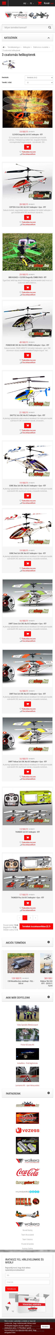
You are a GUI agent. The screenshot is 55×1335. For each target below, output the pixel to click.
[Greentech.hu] (27, 1145)
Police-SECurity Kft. (27, 1045)
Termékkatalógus (14, 47)
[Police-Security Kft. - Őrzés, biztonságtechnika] (27, 1042)
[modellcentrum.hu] (27, 1104)
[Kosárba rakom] (27, 147)
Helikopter (26, 47)
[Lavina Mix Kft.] (27, 1074)
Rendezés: (5, 77)
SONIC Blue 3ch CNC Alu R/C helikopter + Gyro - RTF (27, 486)
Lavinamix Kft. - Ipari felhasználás (27, 1085)
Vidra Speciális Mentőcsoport (27, 1025)
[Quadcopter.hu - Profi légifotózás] (27, 1054)
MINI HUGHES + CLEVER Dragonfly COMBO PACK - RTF (27, 277)
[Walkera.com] (27, 1224)
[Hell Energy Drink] (27, 1202)
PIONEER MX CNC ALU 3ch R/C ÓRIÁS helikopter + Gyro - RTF (27, 345)
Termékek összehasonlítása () (35, 926)
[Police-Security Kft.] (27, 1034)
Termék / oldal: (7, 82)
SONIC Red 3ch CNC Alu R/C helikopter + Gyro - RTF (27, 553)
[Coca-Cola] (27, 1172)
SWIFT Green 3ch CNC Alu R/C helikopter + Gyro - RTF (27, 624)
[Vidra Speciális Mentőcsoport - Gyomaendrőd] (27, 1013)
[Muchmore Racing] (27, 1118)
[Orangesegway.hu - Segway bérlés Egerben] (27, 1214)
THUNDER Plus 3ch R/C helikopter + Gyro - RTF (27, 898)
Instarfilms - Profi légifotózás (27, 1063)
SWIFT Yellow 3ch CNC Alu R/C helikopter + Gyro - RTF (27, 762)
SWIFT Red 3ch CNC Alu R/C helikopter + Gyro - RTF (27, 694)
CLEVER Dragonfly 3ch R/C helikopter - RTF (27, 135)
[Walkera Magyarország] (27, 1161)
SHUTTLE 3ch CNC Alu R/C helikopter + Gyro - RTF (27, 415)
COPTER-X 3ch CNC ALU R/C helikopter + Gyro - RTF (27, 207)
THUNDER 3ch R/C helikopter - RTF (27, 832)
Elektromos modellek (40, 47)
